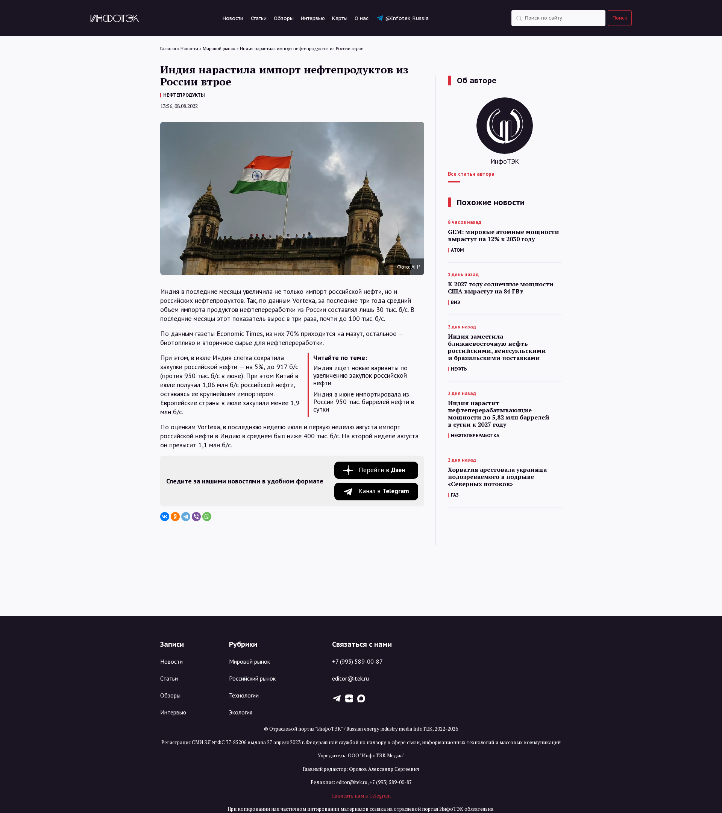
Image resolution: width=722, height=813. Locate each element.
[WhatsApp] (206, 516)
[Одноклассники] (175, 516)
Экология (240, 712)
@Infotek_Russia (407, 18)
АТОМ (457, 250)
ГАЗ (455, 495)
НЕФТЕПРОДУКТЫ (184, 95)
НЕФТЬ (459, 369)
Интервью (313, 18)
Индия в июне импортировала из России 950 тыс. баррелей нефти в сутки (363, 402)
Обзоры (284, 18)
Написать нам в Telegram (361, 795)
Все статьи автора (471, 173)
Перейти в (382, 470)
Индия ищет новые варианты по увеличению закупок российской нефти (360, 375)
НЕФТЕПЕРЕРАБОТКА (475, 435)
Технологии (244, 695)
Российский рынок (252, 678)
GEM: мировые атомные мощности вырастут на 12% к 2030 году (503, 235)
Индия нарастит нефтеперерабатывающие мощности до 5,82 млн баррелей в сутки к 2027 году (498, 414)
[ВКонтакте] (164, 516)
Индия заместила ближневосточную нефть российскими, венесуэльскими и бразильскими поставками (497, 347)
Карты (339, 18)
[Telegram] (185, 516)
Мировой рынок (249, 661)
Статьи (259, 18)
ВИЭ (455, 302)
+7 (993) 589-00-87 (357, 661)
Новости (233, 18)
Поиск (620, 18)
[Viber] (196, 516)
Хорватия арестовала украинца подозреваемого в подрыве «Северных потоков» (497, 477)
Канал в (384, 491)
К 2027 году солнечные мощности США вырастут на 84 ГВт (501, 288)
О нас (362, 18)
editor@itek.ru (350, 678)
